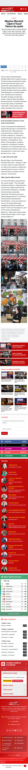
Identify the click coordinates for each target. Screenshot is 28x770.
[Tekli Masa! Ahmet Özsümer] (4, 518)
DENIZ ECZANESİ (8, 685)
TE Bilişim (18, 755)
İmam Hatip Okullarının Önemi (17, 512)
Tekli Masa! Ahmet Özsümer (17, 517)
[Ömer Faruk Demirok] (4, 540)
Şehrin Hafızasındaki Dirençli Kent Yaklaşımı (16, 497)
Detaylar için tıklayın (14, 613)
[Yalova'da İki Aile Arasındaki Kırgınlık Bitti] (21, 375)
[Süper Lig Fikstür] (26, 619)
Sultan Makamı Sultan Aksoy (17, 510)
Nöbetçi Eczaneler (8, 737)
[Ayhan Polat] (4, 554)
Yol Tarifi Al (8, 680)
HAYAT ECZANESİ (8, 694)
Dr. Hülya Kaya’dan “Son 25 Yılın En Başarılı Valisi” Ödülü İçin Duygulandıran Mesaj (6, 409)
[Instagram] (12, 730)
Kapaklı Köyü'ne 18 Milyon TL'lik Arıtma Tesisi (20, 394)
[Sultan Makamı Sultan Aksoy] (4, 511)
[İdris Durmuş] (4, 496)
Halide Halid (12, 472)
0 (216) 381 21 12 (18, 680)
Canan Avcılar (13, 465)
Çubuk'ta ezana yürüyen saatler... (15, 482)
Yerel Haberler (11, 13)
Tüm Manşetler (20, 743)
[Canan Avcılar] (4, 466)
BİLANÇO (11, 563)
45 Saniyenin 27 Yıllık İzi (15, 467)
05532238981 (15, 721)
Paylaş (4, 66)
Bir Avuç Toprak (13, 474)
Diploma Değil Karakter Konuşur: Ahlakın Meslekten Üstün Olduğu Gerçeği (18, 526)
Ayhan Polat (12, 552)
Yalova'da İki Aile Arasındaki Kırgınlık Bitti (20, 381)
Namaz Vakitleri (8, 740)
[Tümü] (26, 461)
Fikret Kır (11, 524)
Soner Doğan (13, 568)
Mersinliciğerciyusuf (12, 332)
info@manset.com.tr (15, 724)
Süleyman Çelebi (13, 503)
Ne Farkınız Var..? (13, 519)
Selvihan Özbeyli (14, 560)
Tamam (3, 762)
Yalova (3, 332)
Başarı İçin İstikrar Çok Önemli (17, 534)
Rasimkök (21, 332)
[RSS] (20, 730)
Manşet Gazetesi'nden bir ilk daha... (17, 555)
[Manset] (7, 9)
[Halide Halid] (4, 473)
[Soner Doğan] (4, 569)
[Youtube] (15, 730)
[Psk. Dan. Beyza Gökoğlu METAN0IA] (4, 488)
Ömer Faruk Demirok (15, 539)
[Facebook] (7, 730)
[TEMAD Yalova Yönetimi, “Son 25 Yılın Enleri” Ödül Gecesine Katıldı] (21, 401)
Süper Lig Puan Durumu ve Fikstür (6, 744)
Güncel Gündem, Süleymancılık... (18, 505)
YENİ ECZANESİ (7, 689)
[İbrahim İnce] (4, 533)
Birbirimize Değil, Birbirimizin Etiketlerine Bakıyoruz (17, 491)
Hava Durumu (20, 737)
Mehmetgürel (5, 339)
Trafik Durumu (19, 740)
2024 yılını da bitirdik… (15, 570)
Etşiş (9, 336)
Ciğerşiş (4, 336)
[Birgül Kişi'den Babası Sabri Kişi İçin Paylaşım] (7, 388)
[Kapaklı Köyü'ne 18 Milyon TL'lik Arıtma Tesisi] (21, 388)
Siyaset (20, 13)
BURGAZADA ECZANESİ (10, 673)
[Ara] (23, 9)
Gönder (4, 433)
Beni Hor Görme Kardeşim (16, 541)
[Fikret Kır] (4, 525)
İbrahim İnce (12, 532)
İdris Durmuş (12, 495)
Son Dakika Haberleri (5, 748)
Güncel (3, 13)
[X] (10, 730)
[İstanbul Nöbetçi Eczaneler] (26, 664)
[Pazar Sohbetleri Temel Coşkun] (4, 547)
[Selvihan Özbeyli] (4, 562)
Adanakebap (15, 336)
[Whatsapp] (18, 730)
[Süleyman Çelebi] (4, 504)
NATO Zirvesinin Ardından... (16, 549)
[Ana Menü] (25, 9)
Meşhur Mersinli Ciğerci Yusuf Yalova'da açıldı (13, 329)
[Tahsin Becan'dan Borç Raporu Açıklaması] (7, 375)
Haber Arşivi (19, 748)
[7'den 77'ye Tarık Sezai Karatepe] (4, 480)
